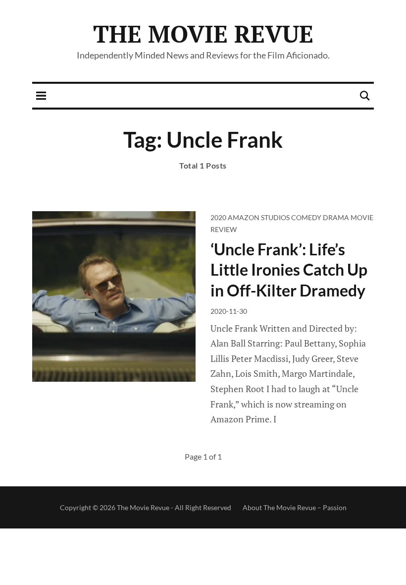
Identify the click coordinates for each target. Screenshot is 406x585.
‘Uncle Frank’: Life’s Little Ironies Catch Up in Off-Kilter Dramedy (288, 269)
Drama (336, 217)
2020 (218, 217)
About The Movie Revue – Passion (295, 507)
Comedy (306, 217)
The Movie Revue (203, 34)
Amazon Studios (259, 217)
